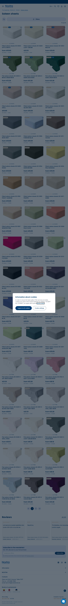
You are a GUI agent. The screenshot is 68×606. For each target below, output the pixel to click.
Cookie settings (39, 308)
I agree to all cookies (23, 308)
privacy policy (40, 303)
